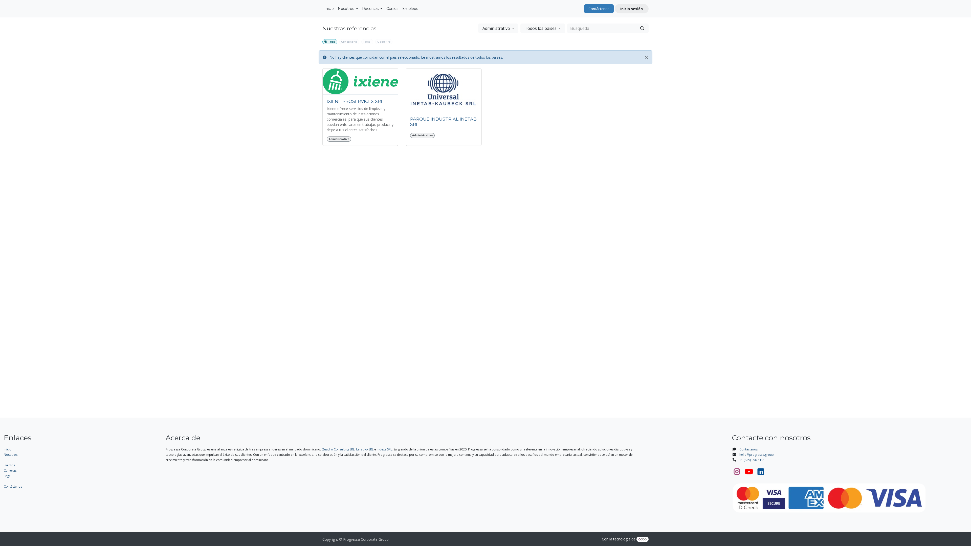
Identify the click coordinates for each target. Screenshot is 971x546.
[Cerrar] (646, 57)
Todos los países (541, 28)
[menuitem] (329, 8)
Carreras (10, 470)
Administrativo (496, 28)
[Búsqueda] (642, 28)
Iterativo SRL (364, 449)
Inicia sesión (631, 8)
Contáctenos (598, 8)
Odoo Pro (383, 41)
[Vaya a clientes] (360, 82)
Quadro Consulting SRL (338, 449)
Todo (331, 41)
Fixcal (367, 41)
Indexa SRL (384, 449)
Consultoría (349, 41)
